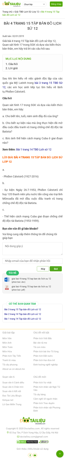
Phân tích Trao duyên (43, 403)
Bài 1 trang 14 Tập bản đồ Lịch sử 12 (22, 318)
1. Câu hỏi (12, 64)
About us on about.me (13, 369)
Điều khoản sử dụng (38, 449)
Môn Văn (6, 338)
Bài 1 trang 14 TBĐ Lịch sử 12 (33, 149)
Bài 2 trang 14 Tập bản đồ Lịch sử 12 (22, 314)
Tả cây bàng (39, 394)
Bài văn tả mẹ (40, 342)
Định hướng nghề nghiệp (45, 364)
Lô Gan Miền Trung (11, 404)
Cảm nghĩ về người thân (45, 398)
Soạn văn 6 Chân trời (12, 387)
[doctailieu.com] (32, 421)
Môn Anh (6, 342)
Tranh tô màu (9, 360)
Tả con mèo (39, 347)
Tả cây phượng (9, 364)
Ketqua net (7, 400)
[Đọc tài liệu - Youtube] (35, 455)
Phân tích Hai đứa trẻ (44, 360)
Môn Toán (7, 347)
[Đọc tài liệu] (30, 455)
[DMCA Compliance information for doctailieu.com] (44, 442)
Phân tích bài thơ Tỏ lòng (45, 351)
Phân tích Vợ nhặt (42, 382)
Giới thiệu (21, 449)
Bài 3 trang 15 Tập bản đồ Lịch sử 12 (22, 309)
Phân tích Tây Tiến (11, 356)
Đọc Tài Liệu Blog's (11, 395)
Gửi (56, 269)
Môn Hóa (7, 351)
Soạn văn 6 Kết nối (11, 391)
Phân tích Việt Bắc (42, 338)
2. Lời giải (12, 68)
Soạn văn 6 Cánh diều (13, 382)
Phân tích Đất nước (43, 356)
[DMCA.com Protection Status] (27, 442)
